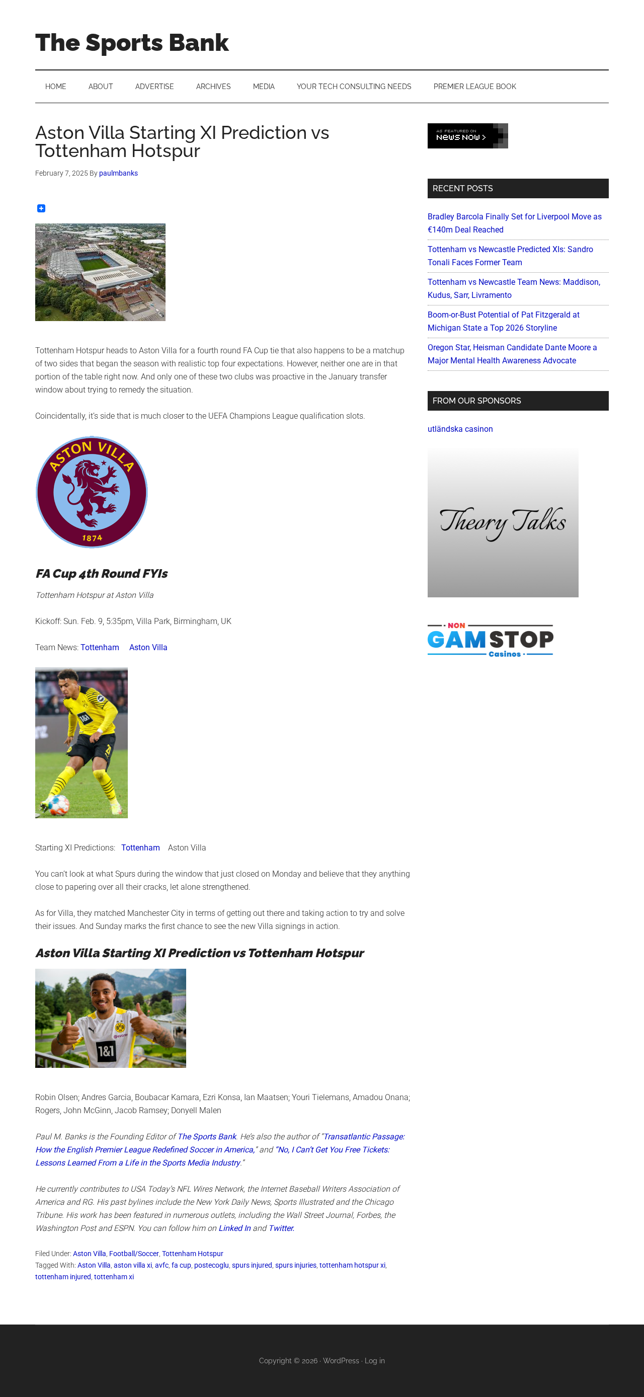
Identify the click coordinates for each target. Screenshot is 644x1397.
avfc (162, 1265)
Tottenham (99, 647)
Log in (375, 1361)
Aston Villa (148, 647)
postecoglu (211, 1265)
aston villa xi (133, 1265)
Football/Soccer (134, 1254)
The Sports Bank (132, 42)
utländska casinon (460, 429)
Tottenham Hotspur (192, 1254)
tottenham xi (114, 1277)
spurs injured (252, 1265)
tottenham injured (63, 1277)
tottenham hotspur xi (352, 1265)
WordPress (341, 1361)
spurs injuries (295, 1265)
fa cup (181, 1265)
